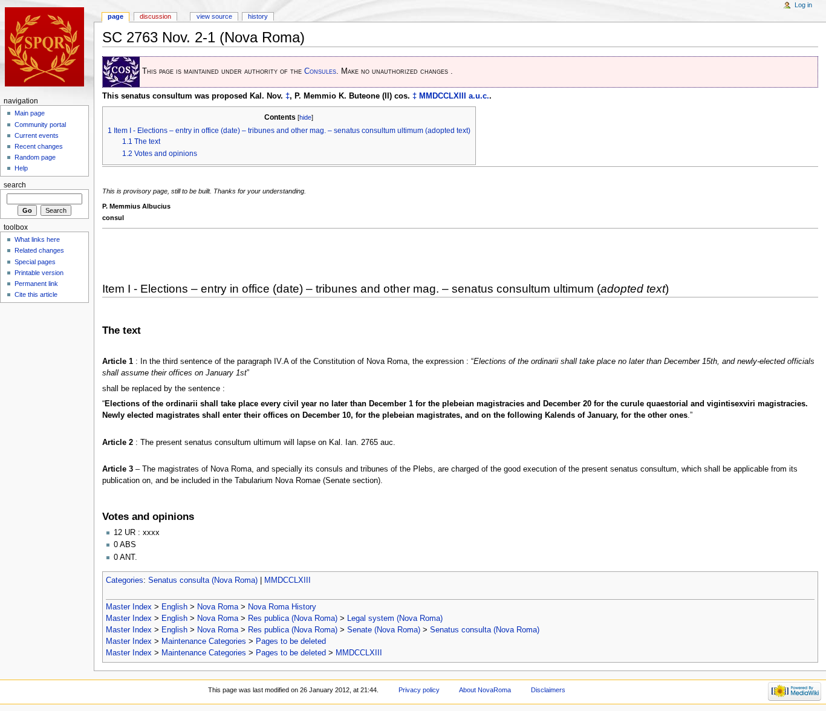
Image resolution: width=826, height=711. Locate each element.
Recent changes (39, 146)
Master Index (129, 607)
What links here (37, 239)
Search (15, 185)
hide (305, 117)
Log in (803, 4)
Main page (30, 113)
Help (21, 168)
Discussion (155, 16)
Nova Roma (217, 607)
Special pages (35, 261)
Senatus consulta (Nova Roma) (203, 580)
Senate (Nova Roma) (383, 630)
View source (214, 16)
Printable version (39, 272)
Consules (320, 71)
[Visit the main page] (47, 47)
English (174, 607)
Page (115, 16)
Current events (37, 135)
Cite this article (36, 294)
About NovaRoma (485, 689)
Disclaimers (548, 689)
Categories (124, 580)
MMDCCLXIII (442, 96)
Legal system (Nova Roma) (395, 618)
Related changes (39, 250)
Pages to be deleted (291, 641)
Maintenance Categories (203, 641)
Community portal (40, 124)
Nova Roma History (282, 607)
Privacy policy (419, 689)
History (258, 16)
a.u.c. (479, 96)
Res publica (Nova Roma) (292, 618)
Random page (35, 157)
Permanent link (36, 283)
